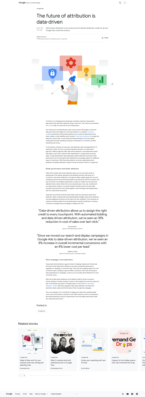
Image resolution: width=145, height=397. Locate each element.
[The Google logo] (9, 394)
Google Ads (41, 311)
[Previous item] (20, 375)
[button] (105, 38)
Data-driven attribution (83, 136)
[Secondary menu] (125, 3)
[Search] (120, 3)
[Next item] (24, 375)
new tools (49, 125)
